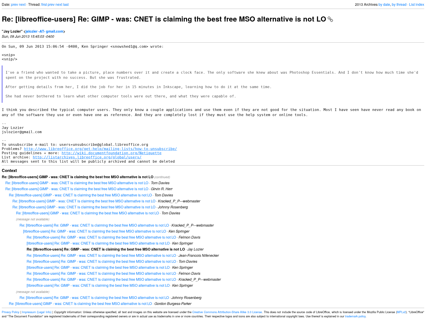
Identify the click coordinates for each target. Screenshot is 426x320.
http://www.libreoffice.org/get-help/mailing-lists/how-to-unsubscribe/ (100, 149)
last (66, 4)
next (22, 4)
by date (384, 4)
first (44, 4)
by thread (399, 4)
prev (14, 4)
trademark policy (355, 316)
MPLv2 (401, 312)
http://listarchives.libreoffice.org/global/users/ (87, 157)
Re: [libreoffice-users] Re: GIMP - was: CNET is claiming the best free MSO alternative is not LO (164, 19)
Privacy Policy (10, 312)
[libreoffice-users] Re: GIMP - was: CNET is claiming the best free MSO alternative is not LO (94, 231)
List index (416, 4)
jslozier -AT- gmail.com (44, 31)
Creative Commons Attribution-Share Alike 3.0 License (227, 312)
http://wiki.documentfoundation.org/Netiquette (112, 153)
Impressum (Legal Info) (36, 312)
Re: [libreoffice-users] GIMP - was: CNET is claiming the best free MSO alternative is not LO (76, 182)
